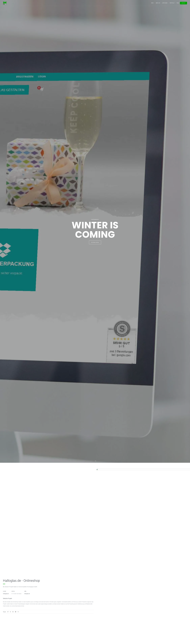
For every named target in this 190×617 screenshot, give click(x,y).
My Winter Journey (95, 242)
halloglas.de (27, 593)
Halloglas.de (6, 593)
